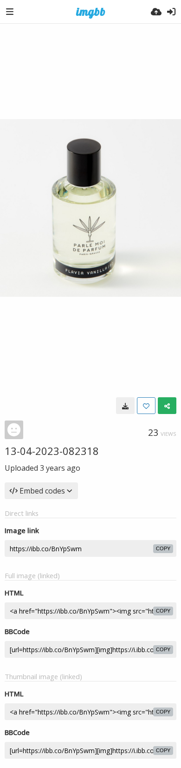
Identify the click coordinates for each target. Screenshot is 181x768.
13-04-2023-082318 (52, 451)
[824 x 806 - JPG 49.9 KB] (125, 405)
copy (163, 548)
